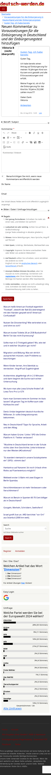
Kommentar (7, 129)
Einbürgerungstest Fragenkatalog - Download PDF (25, 739)
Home (4, 729)
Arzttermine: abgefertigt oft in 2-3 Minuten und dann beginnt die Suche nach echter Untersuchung (23, 378)
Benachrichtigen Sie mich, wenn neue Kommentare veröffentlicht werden (23, 178)
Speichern (8, 299)
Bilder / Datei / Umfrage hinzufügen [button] (20, 209)
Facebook (6, 744)
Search (6, 525)
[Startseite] (22, 3)
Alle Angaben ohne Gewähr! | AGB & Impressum (24, 734)
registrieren (10, 276)
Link (40, 113)
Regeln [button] (7, 216)
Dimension (11, 569)
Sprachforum (11, 266)
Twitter (18, 744)
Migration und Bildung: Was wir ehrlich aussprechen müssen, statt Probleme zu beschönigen (22, 355)
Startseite (6, 14)
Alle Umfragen (12, 708)
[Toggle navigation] (3, 8)
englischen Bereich (30, 263)
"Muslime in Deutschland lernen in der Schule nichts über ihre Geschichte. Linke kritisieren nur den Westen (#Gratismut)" (24, 447)
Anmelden (20, 551)
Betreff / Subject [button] (11, 122)
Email (4, 193)
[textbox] (25, 161)
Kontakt (14, 729)
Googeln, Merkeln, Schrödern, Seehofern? (23, 507)
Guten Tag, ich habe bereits (17, 23)
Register (7, 551)
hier (23, 583)
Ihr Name (5, 184)
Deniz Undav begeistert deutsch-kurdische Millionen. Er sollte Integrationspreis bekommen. (23, 414)
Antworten (25, 105)
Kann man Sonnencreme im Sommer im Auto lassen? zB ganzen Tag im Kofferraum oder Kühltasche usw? (24, 401)
